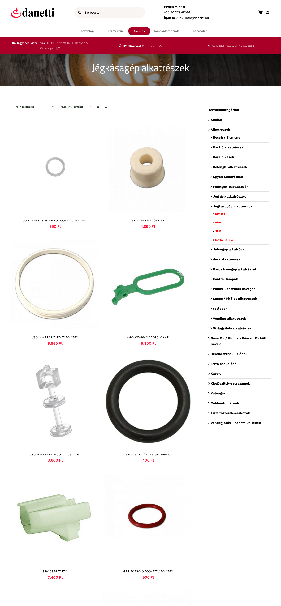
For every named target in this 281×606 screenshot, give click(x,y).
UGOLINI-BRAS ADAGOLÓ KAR (148, 337)
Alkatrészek (221, 129)
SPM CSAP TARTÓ (54, 571)
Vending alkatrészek (229, 318)
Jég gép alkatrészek (229, 196)
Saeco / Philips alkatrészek (235, 299)
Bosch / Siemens (226, 137)
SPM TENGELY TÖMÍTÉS (148, 220)
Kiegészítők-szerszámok (230, 383)
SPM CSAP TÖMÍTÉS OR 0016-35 (148, 454)
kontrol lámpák (225, 279)
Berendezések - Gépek (229, 354)
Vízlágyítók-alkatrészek (232, 328)
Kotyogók (218, 393)
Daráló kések (223, 157)
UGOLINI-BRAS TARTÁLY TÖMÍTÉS (55, 337)
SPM (218, 231)
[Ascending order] (53, 107)
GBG (218, 222)
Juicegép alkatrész (228, 249)
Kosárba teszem (43, 168)
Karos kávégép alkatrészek (235, 269)
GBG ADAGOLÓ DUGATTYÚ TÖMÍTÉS (148, 571)
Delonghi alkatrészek (230, 167)
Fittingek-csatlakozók (231, 187)
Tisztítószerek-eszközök (231, 413)
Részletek (70, 168)
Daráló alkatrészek (228, 147)
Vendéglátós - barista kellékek (236, 423)
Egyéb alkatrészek (228, 177)
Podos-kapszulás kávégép (234, 289)
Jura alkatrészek (226, 259)
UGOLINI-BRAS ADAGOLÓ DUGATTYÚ (54, 454)
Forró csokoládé (223, 364)
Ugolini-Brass (224, 239)
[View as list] (106, 107)
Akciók (216, 120)
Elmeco (220, 213)
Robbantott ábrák (225, 403)
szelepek (220, 308)
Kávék (216, 373)
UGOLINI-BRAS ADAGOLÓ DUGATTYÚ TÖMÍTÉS (55, 220)
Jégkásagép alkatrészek (233, 206)
